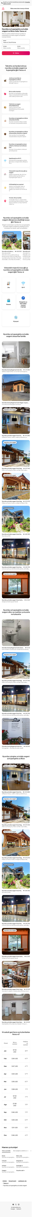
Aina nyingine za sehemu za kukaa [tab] (22, 1151)
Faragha (13, 1209)
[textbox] (9, 48)
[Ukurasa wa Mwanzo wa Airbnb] (3, 8)
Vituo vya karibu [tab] (6, 1151)
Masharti (18, 1209)
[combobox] (16, 42)
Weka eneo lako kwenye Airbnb (19, 8)
